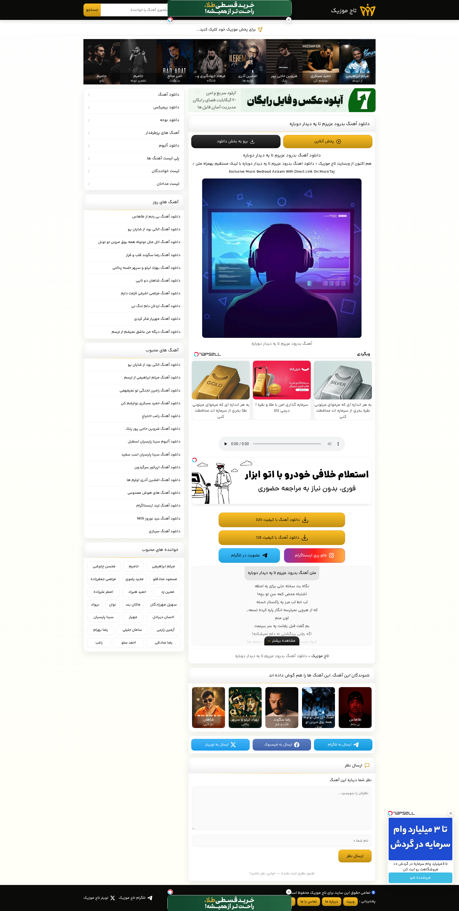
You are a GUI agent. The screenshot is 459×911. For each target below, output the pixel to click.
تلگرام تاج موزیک (132, 898)
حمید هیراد (137, 592)
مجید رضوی (134, 579)
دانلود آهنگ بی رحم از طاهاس (156, 217)
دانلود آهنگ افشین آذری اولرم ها (153, 480)
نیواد (95, 605)
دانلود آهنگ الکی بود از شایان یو (154, 229)
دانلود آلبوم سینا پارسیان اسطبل (154, 442)
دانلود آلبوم (169, 146)
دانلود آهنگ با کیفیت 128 (277, 538)
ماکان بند (133, 605)
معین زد (167, 592)
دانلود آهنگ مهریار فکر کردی (157, 319)
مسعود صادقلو (165, 579)
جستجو (92, 10)
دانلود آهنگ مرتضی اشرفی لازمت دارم (150, 293)
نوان (112, 605)
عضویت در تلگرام (245, 555)
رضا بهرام (100, 630)
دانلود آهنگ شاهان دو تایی (158, 281)
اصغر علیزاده (103, 592)
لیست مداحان (168, 184)
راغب (99, 643)
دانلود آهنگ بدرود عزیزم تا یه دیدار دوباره (330, 124)
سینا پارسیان (104, 617)
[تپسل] (194, 460)
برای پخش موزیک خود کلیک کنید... (226, 30)
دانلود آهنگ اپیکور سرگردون (157, 467)
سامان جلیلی (132, 630)
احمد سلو (128, 643)
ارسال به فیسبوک (278, 745)
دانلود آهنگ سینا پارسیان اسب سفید (150, 455)
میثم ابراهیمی (163, 566)
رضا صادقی (163, 643)
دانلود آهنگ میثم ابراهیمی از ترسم (152, 378)
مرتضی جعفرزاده (103, 579)
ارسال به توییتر (217, 745)
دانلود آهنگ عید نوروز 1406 (158, 519)
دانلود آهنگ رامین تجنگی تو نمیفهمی (150, 391)
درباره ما (331, 902)
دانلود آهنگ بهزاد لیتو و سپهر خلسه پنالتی (146, 268)
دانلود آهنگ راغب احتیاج (161, 416)
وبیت (350, 902)
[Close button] (450, 813)
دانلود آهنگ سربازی (164, 531)
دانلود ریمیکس (166, 107)
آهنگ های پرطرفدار (162, 133)
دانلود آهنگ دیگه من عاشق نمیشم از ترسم (146, 332)
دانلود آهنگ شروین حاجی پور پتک (153, 429)
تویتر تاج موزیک (95, 898)
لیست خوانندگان (165, 171)
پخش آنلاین (324, 141)
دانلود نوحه (169, 120)
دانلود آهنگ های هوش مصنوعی (154, 493)
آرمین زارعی (166, 630)
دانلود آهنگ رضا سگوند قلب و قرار (153, 255)
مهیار (133, 617)
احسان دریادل (163, 617)
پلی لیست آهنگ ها (163, 158)
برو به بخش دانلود (232, 141)
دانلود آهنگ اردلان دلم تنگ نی (155, 306)
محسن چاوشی (104, 566)
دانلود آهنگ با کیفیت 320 (278, 520)
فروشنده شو (420, 878)
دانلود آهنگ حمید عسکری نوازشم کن (150, 403)
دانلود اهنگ (303, 164)
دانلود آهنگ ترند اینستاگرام (158, 506)
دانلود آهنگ (168, 95)
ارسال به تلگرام (339, 745)
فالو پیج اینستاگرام (311, 555)
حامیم (134, 566)
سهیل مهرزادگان (163, 605)
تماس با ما (308, 902)
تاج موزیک (344, 10)
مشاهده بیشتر (283, 641)
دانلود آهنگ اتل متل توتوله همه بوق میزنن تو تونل (139, 242)
